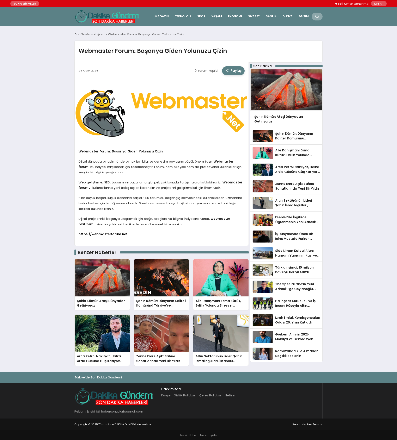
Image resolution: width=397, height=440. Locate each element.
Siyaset (254, 16)
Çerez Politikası (210, 395)
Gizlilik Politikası (185, 395)
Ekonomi (235, 16)
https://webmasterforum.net (103, 234)
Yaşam (217, 16)
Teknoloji (183, 16)
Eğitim (304, 16)
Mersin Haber (188, 435)
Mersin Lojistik (208, 435)
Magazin (162, 16)
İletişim (230, 395)
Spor (201, 16)
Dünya (287, 16)
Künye (166, 395)
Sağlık (271, 16)
